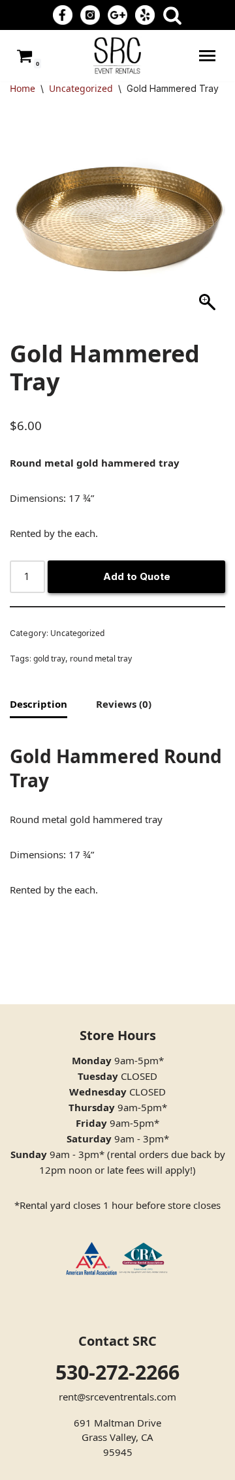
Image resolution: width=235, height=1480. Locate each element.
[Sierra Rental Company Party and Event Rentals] (117, 55)
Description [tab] (38, 703)
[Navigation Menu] (207, 56)
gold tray (49, 658)
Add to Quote (136, 576)
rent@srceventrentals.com (117, 1396)
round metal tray (101, 658)
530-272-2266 (117, 1372)
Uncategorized (81, 88)
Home (22, 88)
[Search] (172, 15)
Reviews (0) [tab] (123, 703)
